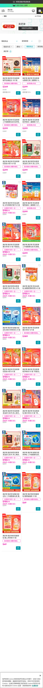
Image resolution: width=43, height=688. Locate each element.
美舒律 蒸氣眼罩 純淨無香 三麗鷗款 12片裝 (30, 122)
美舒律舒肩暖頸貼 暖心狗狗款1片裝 (11, 537)
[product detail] (11, 66)
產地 (18, 47)
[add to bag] (18, 93)
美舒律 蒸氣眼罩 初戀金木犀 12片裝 (11, 162)
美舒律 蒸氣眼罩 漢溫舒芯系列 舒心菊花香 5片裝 (11, 413)
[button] (40, 10)
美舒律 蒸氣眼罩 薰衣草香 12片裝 (30, 329)
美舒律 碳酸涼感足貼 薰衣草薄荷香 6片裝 (11, 329)
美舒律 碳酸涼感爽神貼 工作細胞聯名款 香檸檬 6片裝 (30, 455)
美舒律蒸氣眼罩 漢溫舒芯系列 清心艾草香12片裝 (30, 163)
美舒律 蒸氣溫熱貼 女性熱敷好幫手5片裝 (11, 204)
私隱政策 (35, 686)
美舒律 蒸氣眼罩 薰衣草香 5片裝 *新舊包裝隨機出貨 (11, 247)
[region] (21, 680)
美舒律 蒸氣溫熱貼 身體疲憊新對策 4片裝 (31, 287)
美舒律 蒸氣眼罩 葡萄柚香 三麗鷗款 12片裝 (30, 205)
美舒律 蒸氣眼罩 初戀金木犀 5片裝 (11, 370)
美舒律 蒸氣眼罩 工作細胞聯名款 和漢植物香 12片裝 (30, 247)
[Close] (10, 51)
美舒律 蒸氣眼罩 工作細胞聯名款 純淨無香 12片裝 (11, 122)
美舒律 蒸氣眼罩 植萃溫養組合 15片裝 (11, 79)
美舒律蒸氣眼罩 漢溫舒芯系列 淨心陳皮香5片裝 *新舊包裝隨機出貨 (11, 456)
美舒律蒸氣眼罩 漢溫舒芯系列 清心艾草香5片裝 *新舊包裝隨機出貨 (11, 289)
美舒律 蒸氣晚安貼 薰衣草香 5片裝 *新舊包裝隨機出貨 (31, 413)
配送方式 (7, 47)
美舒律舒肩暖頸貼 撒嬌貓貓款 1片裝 (30, 495)
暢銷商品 (29, 47)
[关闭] (40, 675)
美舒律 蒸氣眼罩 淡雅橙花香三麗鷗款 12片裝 (30, 80)
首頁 (5, 16)
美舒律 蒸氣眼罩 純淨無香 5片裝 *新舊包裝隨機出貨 (30, 371)
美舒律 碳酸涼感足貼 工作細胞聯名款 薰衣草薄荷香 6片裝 (11, 496)
